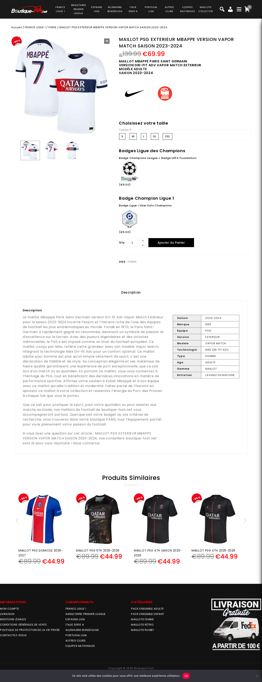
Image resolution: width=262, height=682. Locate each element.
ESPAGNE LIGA (75, 619)
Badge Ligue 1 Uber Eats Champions (145, 205)
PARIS (52, 27)
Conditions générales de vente (23, 625)
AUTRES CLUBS (76, 641)
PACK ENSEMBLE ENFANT (147, 614)
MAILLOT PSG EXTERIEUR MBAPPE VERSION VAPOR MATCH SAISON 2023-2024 (87, 436)
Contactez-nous (13, 635)
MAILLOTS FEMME (142, 619)
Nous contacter (86, 443)
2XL (167, 136)
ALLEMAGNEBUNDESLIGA (114, 9)
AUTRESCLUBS (169, 9)
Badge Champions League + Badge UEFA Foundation (157, 158)
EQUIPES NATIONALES (80, 646)
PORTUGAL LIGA (76, 635)
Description (131, 292)
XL (154, 136)
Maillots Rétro (142, 625)
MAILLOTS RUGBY (142, 630)
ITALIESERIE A (133, 9)
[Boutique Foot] (29, 9)
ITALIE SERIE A (75, 625)
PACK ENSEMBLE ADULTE (147, 609)
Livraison (7, 614)
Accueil (16, 27)
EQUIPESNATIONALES (187, 9)
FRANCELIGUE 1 (60, 9)
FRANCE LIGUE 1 (35, 27)
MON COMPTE (9, 609)
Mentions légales (13, 619)
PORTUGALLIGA (151, 9)
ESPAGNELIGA (96, 9)
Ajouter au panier (171, 243)
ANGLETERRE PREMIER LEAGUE (78, 9)
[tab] (131, 292)
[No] (257, 676)
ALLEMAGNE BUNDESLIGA (82, 630)
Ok (186, 675)
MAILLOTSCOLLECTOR (205, 9)
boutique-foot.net (117, 409)
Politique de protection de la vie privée (30, 630)
